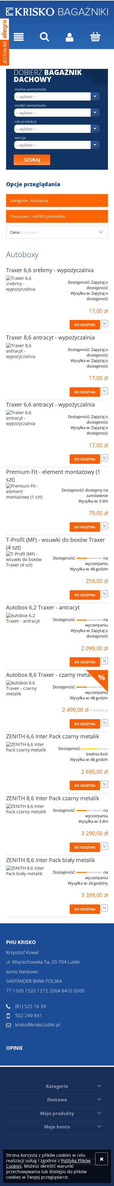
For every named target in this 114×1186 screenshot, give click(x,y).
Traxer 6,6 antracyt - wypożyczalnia (50, 404)
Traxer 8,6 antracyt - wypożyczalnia (50, 337)
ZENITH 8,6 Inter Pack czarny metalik (52, 798)
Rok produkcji (25, 121)
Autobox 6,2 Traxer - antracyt (43, 607)
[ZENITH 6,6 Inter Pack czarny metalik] (26, 747)
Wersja (20, 138)
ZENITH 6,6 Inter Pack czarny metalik (52, 736)
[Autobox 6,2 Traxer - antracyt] (26, 618)
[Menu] (19, 37)
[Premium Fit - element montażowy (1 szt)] (26, 491)
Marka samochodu (30, 89)
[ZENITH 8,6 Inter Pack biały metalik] (26, 870)
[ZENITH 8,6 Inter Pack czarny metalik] (26, 809)
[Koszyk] (95, 36)
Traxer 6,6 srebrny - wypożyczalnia (50, 270)
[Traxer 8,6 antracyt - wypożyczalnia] (26, 351)
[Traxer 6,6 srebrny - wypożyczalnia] (26, 283)
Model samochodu (30, 105)
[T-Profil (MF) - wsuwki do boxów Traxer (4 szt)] (26, 559)
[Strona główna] (57, 10)
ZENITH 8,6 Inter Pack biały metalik (50, 860)
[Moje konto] (70, 37)
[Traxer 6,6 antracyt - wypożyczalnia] (26, 418)
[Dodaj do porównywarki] (104, 323)
